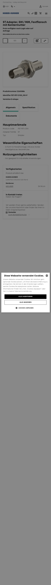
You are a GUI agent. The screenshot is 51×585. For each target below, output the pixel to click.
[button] (25, 307)
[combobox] (47, 275)
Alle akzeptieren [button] (25, 297)
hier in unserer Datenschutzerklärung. (17, 291)
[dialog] (25, 293)
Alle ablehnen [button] (25, 302)
